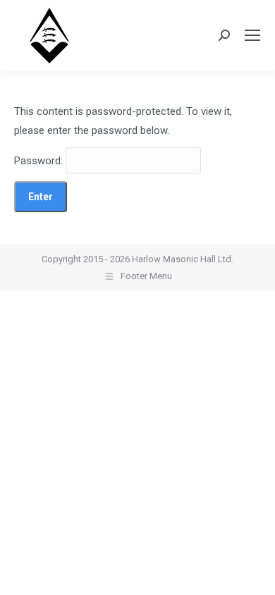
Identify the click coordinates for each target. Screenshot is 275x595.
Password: (40, 160)
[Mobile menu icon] (252, 35)
